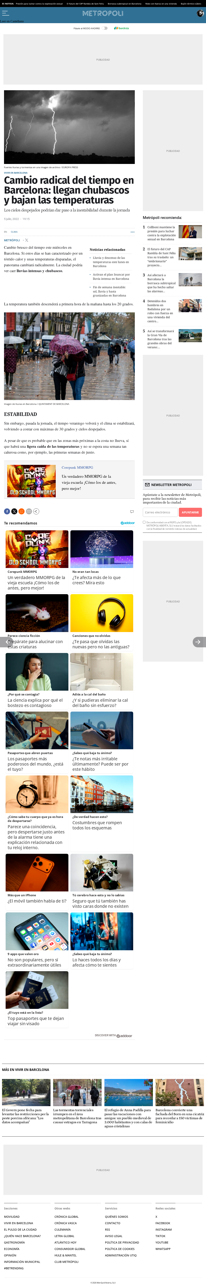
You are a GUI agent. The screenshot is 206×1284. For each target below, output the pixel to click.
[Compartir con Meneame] (22, 511)
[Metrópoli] (103, 13)
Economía (11, 1249)
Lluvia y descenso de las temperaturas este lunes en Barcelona (111, 262)
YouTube (162, 1242)
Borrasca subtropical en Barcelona (124, 3)
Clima (14, 232)
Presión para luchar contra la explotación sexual (39, 3)
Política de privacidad (122, 1242)
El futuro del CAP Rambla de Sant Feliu (85, 3)
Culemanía (63, 1229)
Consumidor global (70, 1249)
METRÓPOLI (12, 240)
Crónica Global (66, 1217)
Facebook (163, 1223)
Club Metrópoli (66, 1262)
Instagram (164, 1229)
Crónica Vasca (66, 1223)
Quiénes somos (116, 1217)
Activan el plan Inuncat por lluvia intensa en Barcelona (111, 277)
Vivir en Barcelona (16, 172)
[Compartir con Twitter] (14, 511)
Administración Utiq (121, 1255)
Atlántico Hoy (65, 1242)
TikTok (160, 1236)
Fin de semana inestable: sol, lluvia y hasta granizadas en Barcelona (109, 291)
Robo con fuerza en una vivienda (161, 3)
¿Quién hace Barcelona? (22, 1236)
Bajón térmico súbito (191, 3)
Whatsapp (163, 1249)
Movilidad (12, 1217)
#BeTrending (14, 1268)
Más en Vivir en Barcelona (25, 1070)
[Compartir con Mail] (29, 511)
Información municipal (22, 1262)
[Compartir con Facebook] (7, 511)
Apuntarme (190, 512)
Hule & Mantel (65, 1255)
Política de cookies (120, 1249)
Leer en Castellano (12, 21)
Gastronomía (14, 1242)
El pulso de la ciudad (20, 1229)
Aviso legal (113, 1236)
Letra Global (64, 1236)
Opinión (10, 1255)
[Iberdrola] (121, 28)
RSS (107, 1229)
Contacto (112, 1223)
